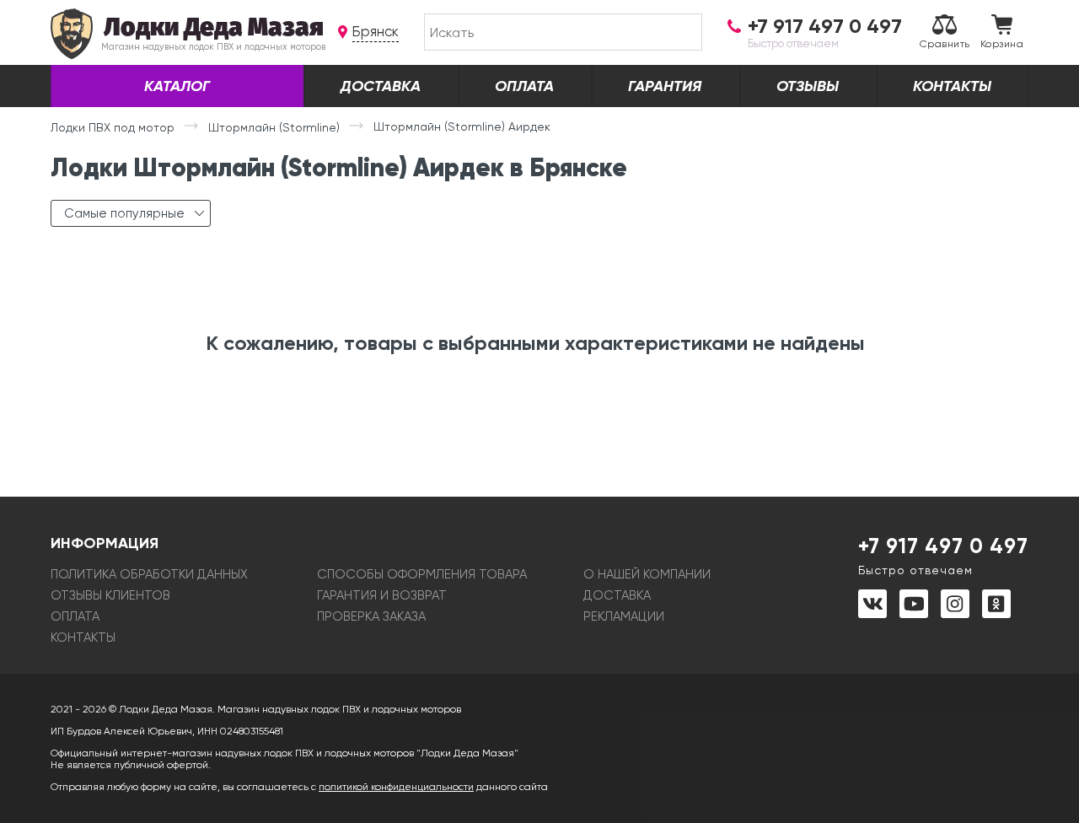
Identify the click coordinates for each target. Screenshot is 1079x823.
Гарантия (664, 86)
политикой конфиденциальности (396, 787)
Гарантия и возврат (382, 595)
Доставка (381, 86)
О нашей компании (647, 574)
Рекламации (623, 616)
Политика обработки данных (149, 574)
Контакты (952, 86)
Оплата (524, 86)
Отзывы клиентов (110, 595)
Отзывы (807, 86)
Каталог (177, 86)
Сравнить (945, 44)
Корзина (1001, 44)
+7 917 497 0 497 (943, 555)
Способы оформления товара (422, 574)
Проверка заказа (371, 616)
